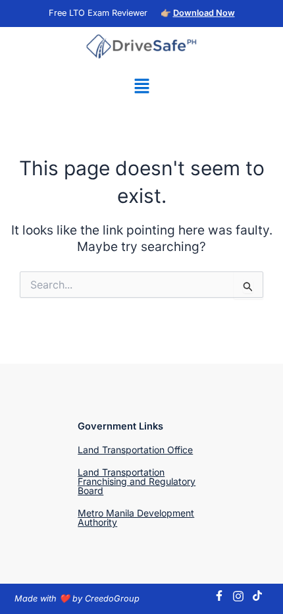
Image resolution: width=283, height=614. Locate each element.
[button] (141, 86)
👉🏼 (198, 13)
